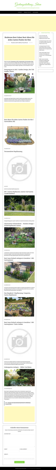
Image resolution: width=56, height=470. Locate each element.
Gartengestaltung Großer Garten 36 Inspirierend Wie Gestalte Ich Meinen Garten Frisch (45, 42)
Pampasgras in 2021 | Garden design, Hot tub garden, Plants (22, 61)
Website (6, 454)
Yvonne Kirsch (25, 42)
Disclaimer (35, 12)
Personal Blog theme (37, 468)
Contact (20, 12)
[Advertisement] (28, 23)
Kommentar (7, 433)
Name (5, 449)
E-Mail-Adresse (23, 449)
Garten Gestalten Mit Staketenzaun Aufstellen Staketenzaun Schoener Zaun (44, 37)
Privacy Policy (27, 12)
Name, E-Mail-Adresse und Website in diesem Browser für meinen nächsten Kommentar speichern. (20, 458)
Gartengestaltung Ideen (28, 4)
